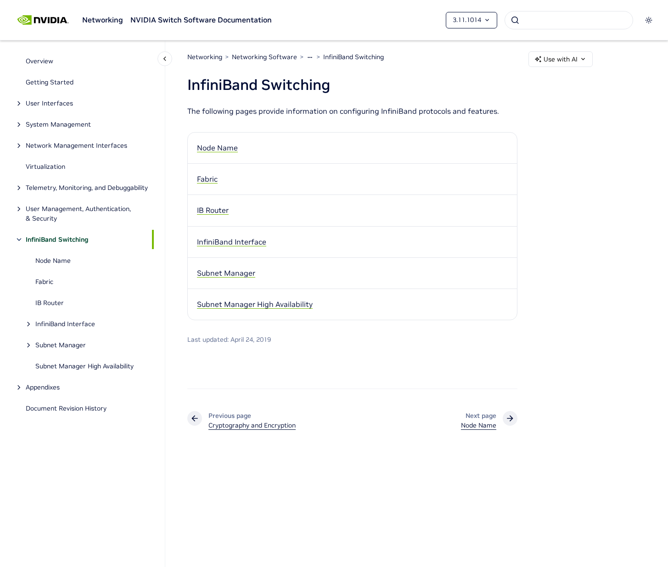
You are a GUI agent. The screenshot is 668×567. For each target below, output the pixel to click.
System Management (58, 124)
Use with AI (561, 59)
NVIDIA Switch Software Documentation (201, 19)
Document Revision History (66, 408)
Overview (39, 61)
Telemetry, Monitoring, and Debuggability (87, 187)
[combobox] (569, 20)
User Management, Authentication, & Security (78, 213)
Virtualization (45, 166)
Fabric (44, 282)
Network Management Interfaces (76, 145)
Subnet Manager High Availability (84, 366)
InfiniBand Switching (57, 239)
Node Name (53, 260)
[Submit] (515, 20)
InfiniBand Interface (65, 324)
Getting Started (49, 82)
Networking (102, 19)
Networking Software (264, 57)
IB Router (49, 303)
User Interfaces (49, 103)
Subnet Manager (60, 345)
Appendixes (43, 387)
